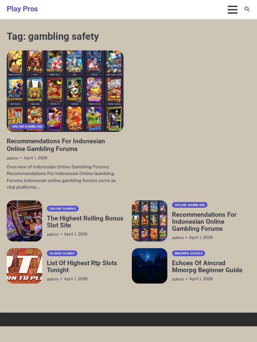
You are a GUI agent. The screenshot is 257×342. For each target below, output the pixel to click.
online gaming (63, 208)
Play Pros (22, 8)
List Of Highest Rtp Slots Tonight (82, 267)
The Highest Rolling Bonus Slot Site (85, 222)
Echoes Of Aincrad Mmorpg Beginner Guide (207, 267)
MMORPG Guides (188, 253)
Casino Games (62, 253)
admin (12, 158)
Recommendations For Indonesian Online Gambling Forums (56, 145)
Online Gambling (27, 126)
